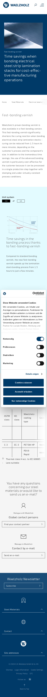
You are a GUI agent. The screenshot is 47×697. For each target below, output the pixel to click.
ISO (6, 201)
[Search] (35, 5)
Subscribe (11, 585)
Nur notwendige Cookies (23, 401)
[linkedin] (29, 679)
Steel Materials (18, 102)
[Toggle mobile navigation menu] (42, 5)
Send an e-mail (11, 555)
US (21, 201)
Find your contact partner (17, 524)
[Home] (16, 5)
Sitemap (9, 670)
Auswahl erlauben (23, 392)
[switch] (40, 347)
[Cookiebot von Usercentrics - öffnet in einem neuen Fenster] (33, 293)
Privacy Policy (22, 673)
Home (4, 102)
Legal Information (22, 670)
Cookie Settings (37, 670)
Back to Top (24, 689)
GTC (31, 673)
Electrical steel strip (37, 102)
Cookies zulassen (23, 382)
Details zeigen (32, 374)
